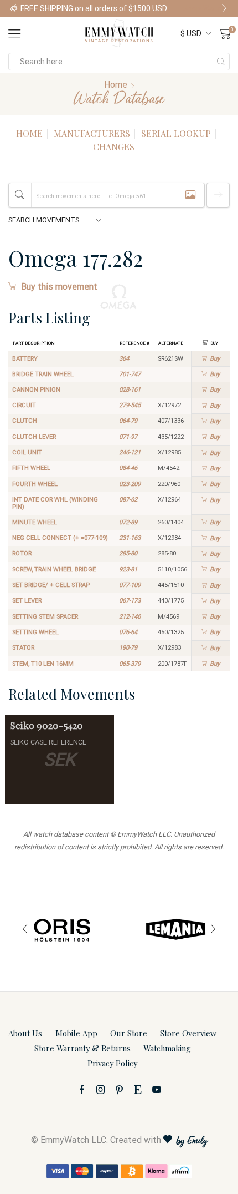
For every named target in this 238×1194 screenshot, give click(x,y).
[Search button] (221, 61)
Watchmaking (167, 1048)
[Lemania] (175, 929)
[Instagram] (100, 1089)
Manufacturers (92, 133)
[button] (14, 8)
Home (115, 84)
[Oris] (62, 929)
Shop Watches (205, 8)
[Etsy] (137, 1089)
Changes (113, 147)
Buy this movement (59, 286)
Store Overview (188, 1033)
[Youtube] (156, 1089)
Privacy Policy (112, 1063)
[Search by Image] (190, 195)
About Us (25, 1033)
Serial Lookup (176, 133)
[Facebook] (81, 1089)
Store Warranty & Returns (82, 1048)
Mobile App (76, 1033)
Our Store (128, 1033)
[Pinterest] (119, 1089)
